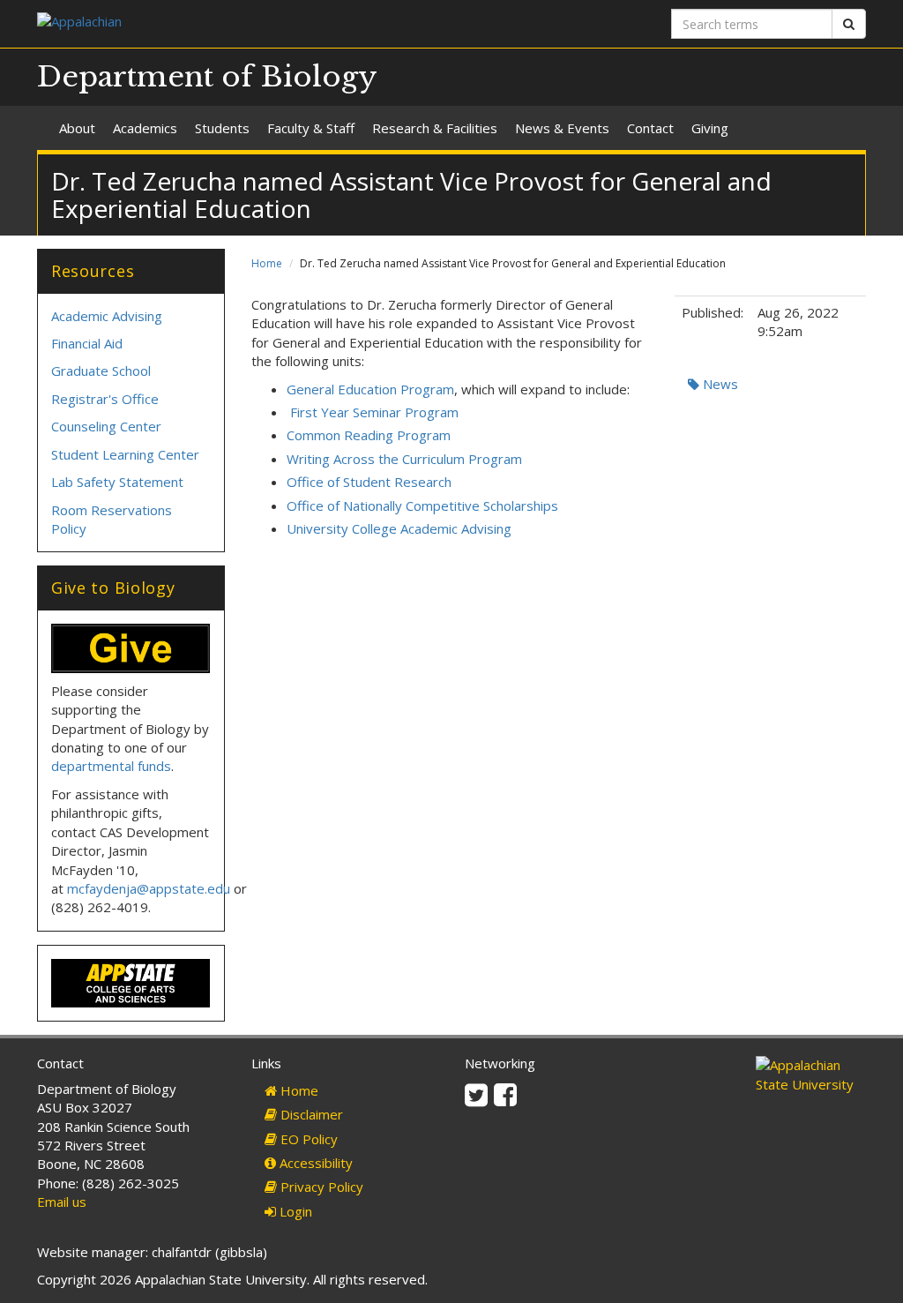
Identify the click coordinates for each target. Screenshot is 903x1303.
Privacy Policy (320, 1186)
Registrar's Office (105, 399)
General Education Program (370, 389)
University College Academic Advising (399, 528)
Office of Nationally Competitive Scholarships (422, 505)
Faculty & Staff (310, 128)
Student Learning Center (125, 454)
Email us (61, 1201)
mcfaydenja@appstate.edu (148, 888)
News (718, 384)
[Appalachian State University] (237, 23)
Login (294, 1211)
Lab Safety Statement (117, 481)
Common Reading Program (369, 435)
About (77, 128)
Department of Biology (207, 76)
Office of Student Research (369, 481)
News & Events (562, 128)
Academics (145, 128)
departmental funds (111, 766)
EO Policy (307, 1139)
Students (222, 128)
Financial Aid (87, 343)
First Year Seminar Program (373, 412)
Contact (650, 128)
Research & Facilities (434, 128)
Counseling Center (106, 426)
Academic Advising (106, 316)
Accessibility (314, 1163)
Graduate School (101, 370)
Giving (709, 128)
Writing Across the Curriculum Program (404, 459)
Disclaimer (310, 1114)
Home (266, 263)
